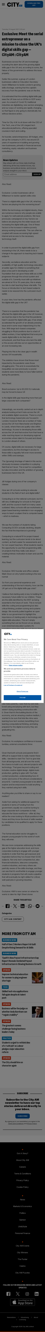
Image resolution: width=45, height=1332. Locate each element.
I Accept (22, 697)
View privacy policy (16, 665)
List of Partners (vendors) (13, 685)
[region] (22, 666)
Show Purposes (22, 691)
